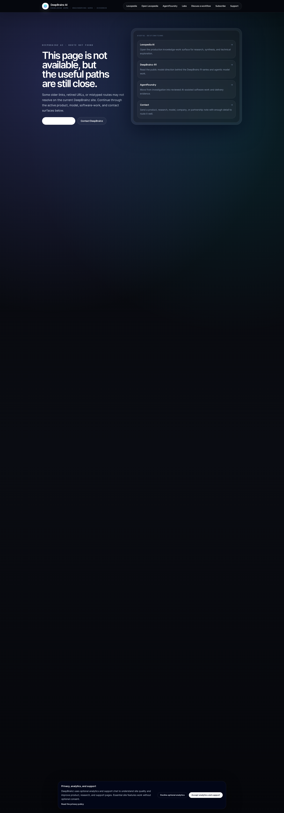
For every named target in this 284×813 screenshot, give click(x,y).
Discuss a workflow (201, 6)
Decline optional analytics (172, 795)
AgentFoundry (170, 6)
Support (234, 6)
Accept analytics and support (205, 795)
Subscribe (220, 6)
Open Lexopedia (150, 6)
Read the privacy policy (72, 804)
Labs (184, 6)
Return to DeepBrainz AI (58, 120)
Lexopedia (131, 6)
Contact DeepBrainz (92, 120)
